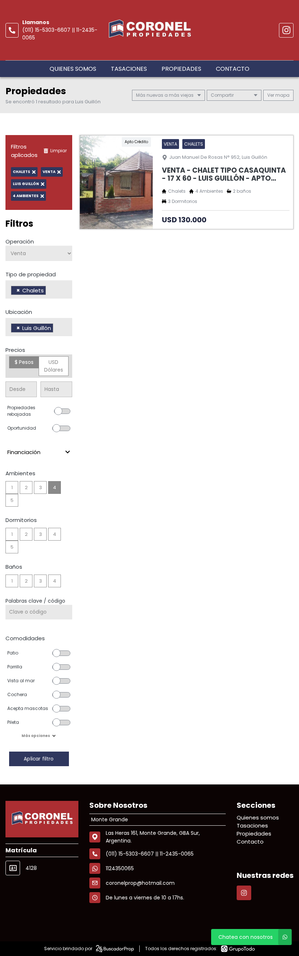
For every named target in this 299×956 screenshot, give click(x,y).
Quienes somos (73, 69)
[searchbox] (50, 291)
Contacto (232, 69)
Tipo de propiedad (30, 274)
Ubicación (18, 312)
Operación (19, 241)
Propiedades (181, 69)
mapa (282, 95)
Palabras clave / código (35, 600)
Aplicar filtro (39, 758)
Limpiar (58, 150)
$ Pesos (24, 362)
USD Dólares (53, 365)
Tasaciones (129, 69)
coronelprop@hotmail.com (140, 883)
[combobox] (38, 289)
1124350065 (120, 868)
